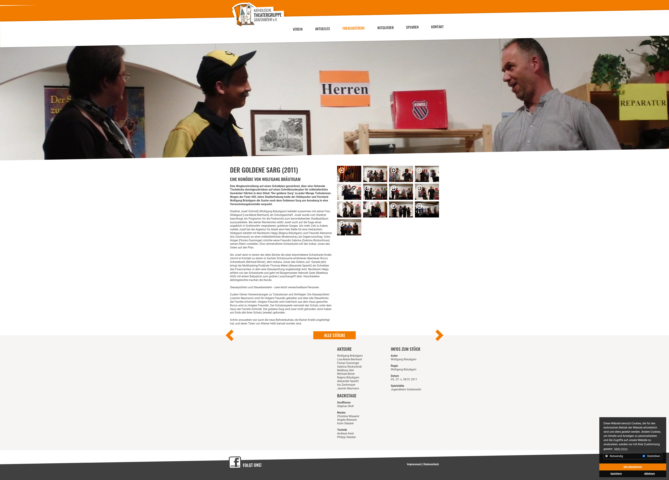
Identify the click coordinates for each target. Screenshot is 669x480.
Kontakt (437, 26)
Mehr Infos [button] (621, 449)
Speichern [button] (616, 473)
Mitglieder (385, 27)
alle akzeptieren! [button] (633, 466)
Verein (298, 29)
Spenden (412, 27)
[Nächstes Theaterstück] (439, 336)
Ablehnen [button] (649, 473)
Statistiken (653, 456)
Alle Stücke (334, 335)
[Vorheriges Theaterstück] (230, 336)
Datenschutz (431, 464)
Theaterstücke (353, 28)
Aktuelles (322, 28)
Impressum (414, 464)
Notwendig (616, 456)
